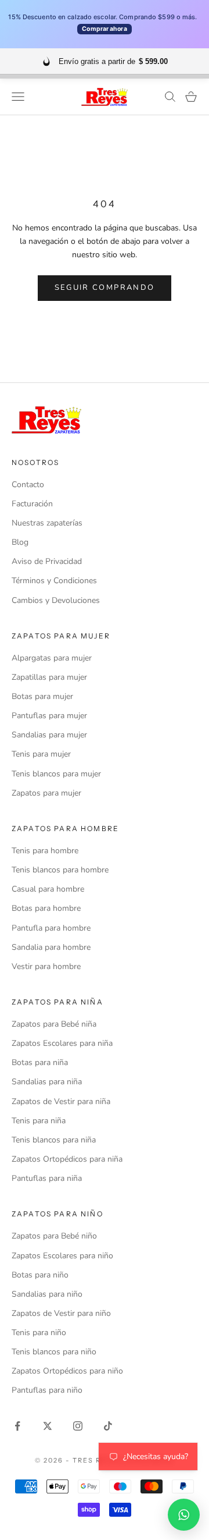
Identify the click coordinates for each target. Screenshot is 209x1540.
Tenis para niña (39, 1120)
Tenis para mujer (41, 754)
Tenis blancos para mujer (56, 773)
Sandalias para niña (47, 1081)
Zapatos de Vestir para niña (61, 1101)
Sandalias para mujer (49, 734)
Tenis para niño (39, 1332)
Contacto (28, 484)
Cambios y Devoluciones (56, 600)
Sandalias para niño (47, 1294)
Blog (20, 542)
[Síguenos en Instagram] (78, 1426)
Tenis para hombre (45, 850)
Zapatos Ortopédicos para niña (67, 1159)
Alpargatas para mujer (52, 657)
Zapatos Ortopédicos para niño (67, 1370)
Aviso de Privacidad (47, 561)
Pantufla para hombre (51, 928)
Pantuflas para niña (47, 1178)
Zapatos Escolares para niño (62, 1255)
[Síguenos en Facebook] (17, 1426)
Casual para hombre (48, 889)
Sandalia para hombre (51, 947)
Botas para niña (40, 1062)
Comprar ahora (104, 29)
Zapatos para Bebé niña (54, 1024)
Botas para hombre (46, 908)
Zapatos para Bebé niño (54, 1235)
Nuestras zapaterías (47, 522)
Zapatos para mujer (46, 793)
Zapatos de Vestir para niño (61, 1313)
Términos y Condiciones (54, 580)
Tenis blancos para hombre (60, 869)
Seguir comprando (104, 287)
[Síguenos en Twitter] (47, 1426)
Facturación (32, 503)
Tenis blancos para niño (54, 1351)
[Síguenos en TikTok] (108, 1426)
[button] (184, 1515)
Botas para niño (40, 1274)
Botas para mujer (42, 696)
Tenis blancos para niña (54, 1139)
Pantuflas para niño (47, 1390)
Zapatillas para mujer (49, 677)
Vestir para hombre (46, 966)
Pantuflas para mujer (49, 715)
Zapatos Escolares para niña (62, 1043)
